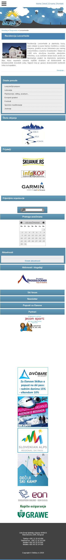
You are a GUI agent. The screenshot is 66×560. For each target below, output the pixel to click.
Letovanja (8, 90)
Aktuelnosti (7, 252)
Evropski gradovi (11, 97)
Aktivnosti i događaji (32, 267)
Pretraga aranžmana (32, 217)
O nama (51, 4)
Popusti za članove (32, 305)
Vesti (45, 4)
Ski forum (32, 292)
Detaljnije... (61, 70)
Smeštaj (5, 30)
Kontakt (60, 4)
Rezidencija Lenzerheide (17, 36)
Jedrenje (7, 109)
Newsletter (32, 299)
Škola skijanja (10, 118)
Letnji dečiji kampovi (12, 86)
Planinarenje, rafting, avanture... (16, 94)
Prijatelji (7, 149)
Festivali (7, 101)
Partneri (32, 312)
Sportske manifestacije (13, 105)
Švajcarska (13, 30)
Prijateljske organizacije (14, 198)
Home (38, 4)
